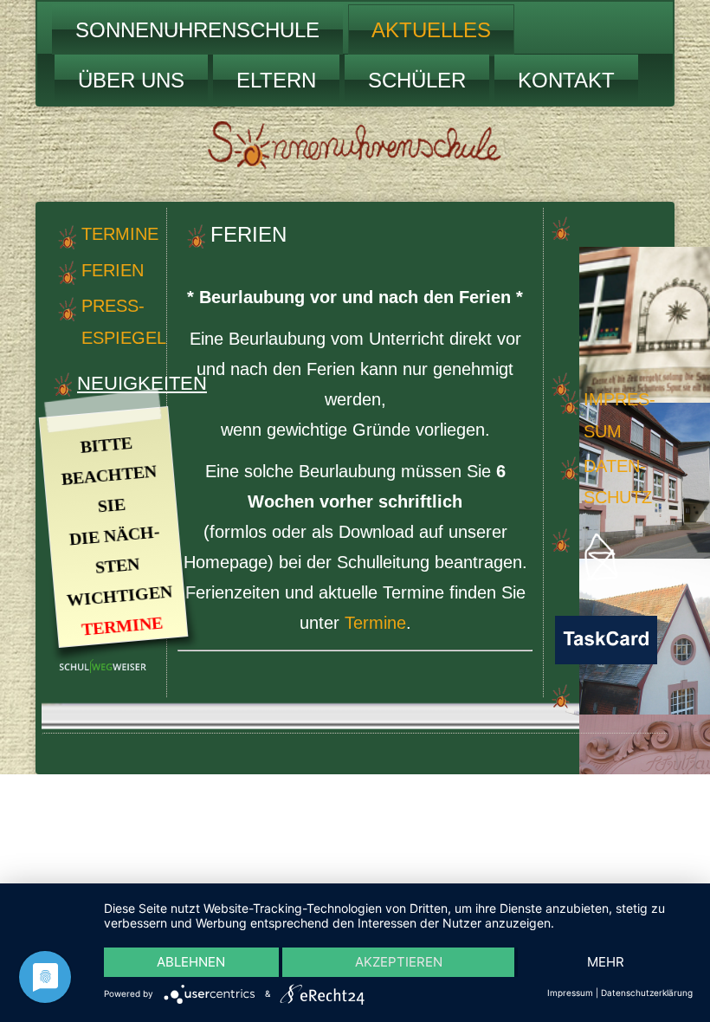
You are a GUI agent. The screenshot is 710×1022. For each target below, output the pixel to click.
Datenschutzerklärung (647, 992)
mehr (605, 962)
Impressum (570, 992)
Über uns (131, 80)
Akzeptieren (398, 962)
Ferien (112, 270)
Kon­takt (566, 80)
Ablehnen (191, 962)
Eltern (276, 80)
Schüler (417, 80)
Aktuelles (431, 30)
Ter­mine (119, 233)
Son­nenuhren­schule (197, 30)
